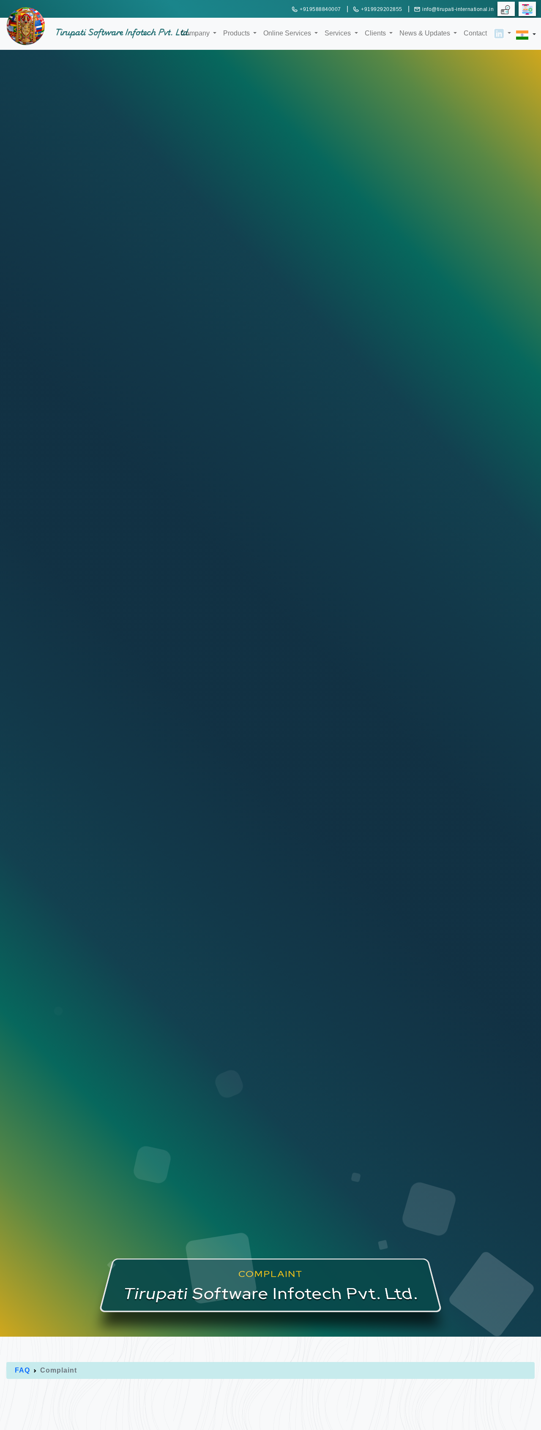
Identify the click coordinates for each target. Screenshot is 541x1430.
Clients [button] (376, 33)
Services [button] (338, 33)
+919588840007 (320, 9)
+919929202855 (381, 9)
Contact (475, 33)
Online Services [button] (288, 33)
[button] (499, 27)
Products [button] (237, 33)
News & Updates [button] (425, 33)
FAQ (22, 1370)
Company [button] (195, 33)
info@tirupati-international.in (458, 9)
